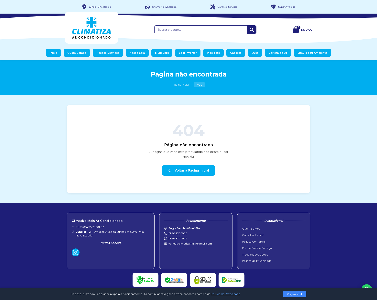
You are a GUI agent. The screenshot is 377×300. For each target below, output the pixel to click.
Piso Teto (213, 52)
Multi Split (162, 52)
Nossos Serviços (107, 52)
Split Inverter (188, 52)
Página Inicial (180, 84)
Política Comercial (253, 241)
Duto (255, 52)
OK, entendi (294, 294)
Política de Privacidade (257, 260)
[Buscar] (251, 30)
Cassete (236, 52)
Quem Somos (76, 52)
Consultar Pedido (253, 235)
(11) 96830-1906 (177, 238)
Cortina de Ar (278, 52)
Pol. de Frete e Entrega (257, 248)
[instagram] (76, 252)
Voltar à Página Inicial (192, 170)
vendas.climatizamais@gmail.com (190, 243)
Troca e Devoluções (255, 254)
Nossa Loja (137, 52)
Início (53, 52)
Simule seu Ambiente (312, 52)
